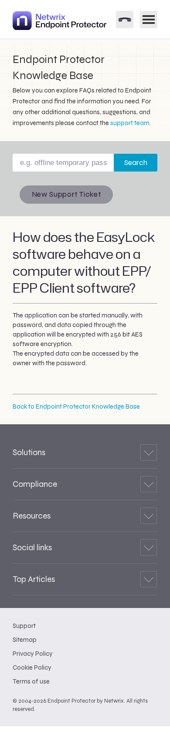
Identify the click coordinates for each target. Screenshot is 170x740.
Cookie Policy (32, 667)
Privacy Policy (33, 653)
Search (135, 162)
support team (130, 123)
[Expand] (148, 452)
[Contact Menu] (124, 19)
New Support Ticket (66, 194)
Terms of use (31, 681)
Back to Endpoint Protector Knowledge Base (76, 406)
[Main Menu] (148, 19)
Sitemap (25, 640)
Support (24, 626)
